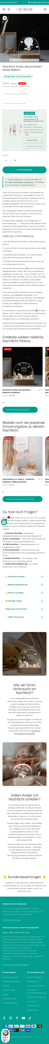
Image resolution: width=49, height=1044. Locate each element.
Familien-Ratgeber (10, 1003)
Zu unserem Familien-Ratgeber (15, 965)
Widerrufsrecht (33, 1005)
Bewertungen (32, 1010)
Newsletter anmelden (11, 981)
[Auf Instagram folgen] (10, 1018)
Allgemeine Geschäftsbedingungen (36, 991)
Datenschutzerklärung (36, 997)
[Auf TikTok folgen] (30, 1018)
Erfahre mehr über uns (12, 920)
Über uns (6, 986)
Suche (5, 994)
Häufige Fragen (9, 990)
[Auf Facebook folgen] (4, 1018)
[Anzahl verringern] (6, 160)
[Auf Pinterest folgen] (17, 1018)
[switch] (5, 1040)
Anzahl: (5, 155)
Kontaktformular (9, 999)
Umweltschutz (33, 981)
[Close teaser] (9, 517)
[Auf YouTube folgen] (23, 1018)
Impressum (31, 1001)
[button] (4, 522)
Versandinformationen (36, 986)
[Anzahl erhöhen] (15, 160)
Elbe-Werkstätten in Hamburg (21, 182)
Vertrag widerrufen (10, 977)
